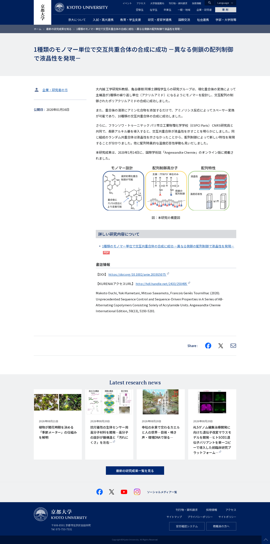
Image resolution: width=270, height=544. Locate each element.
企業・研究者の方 (55, 90)
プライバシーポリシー (200, 516)
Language (223, 2)
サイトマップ (174, 516)
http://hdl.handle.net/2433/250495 (162, 283)
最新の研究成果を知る (59, 29)
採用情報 (196, 3)
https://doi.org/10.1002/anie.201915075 (137, 274)
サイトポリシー (227, 516)
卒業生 (167, 9)
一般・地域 (184, 9)
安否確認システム (187, 526)
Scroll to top (266, 540)
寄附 (225, 10)
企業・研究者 (204, 9)
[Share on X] (220, 345)
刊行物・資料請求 (178, 3)
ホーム (37, 29)
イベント (127, 3)
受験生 (139, 9)
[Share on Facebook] (208, 346)
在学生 (153, 9)
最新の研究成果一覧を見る (135, 470)
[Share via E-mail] (233, 345)
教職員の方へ (221, 526)
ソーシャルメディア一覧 (162, 492)
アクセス (141, 3)
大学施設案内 (157, 3)
